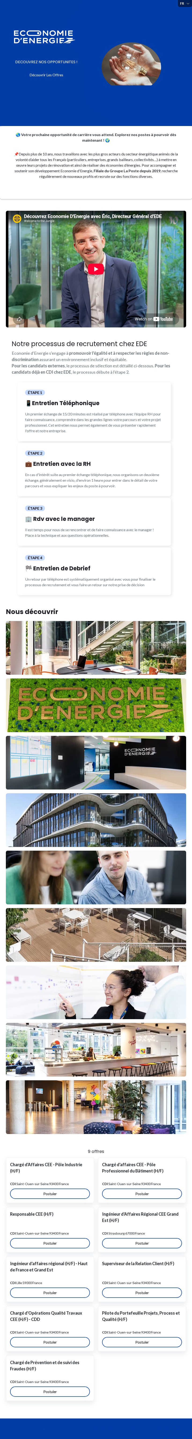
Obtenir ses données (104, 1428)
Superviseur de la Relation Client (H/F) (138, 1263)
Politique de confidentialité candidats (156, 1428)
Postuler (50, 1193)
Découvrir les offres (46, 75)
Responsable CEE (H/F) (31, 1214)
